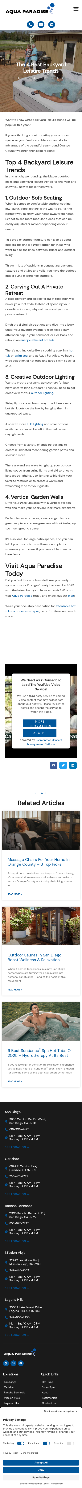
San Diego (13, 1112)
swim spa (21, 356)
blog (71, 596)
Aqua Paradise (22, 596)
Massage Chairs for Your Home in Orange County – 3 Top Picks (39, 862)
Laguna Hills (14, 1299)
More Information (40, 723)
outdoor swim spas (26, 611)
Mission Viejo (15, 1252)
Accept (39, 733)
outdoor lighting (42, 393)
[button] (76, 9)
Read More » (15, 894)
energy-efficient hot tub (37, 340)
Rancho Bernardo (18, 1206)
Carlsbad (12, 1159)
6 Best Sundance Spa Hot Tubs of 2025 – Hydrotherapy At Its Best (40, 1053)
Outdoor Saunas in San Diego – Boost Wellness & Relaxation (36, 957)
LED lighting (35, 424)
